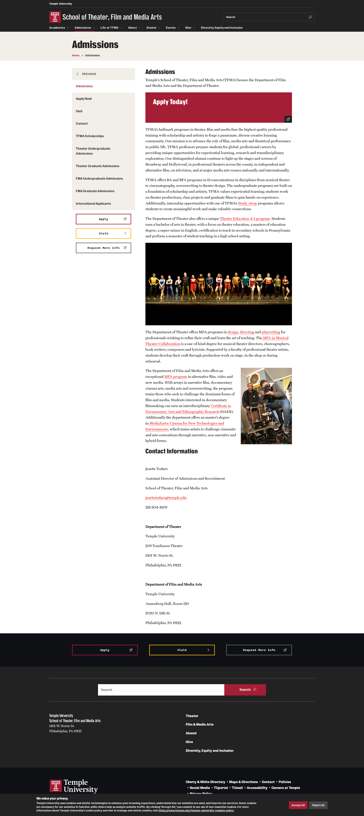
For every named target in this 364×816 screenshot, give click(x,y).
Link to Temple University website (74, 786)
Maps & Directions (243, 782)
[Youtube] (81, 743)
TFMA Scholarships (90, 136)
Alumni (151, 27)
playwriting (271, 332)
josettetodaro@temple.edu (166, 497)
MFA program (175, 376)
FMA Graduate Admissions (95, 191)
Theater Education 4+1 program (245, 218)
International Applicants (93, 203)
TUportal (221, 788)
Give (188, 27)
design (233, 332)
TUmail (237, 788)
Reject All (318, 805)
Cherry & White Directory (205, 782)
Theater (192, 716)
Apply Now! (84, 99)
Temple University (60, 3)
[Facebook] (52, 743)
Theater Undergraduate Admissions (93, 151)
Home (75, 55)
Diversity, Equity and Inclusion (222, 27)
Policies (285, 782)
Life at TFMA (109, 27)
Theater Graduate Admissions (97, 166)
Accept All (298, 805)
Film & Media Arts (199, 724)
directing (247, 332)
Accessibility (257, 788)
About (132, 27)
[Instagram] (90, 743)
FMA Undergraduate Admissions (99, 178)
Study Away (247, 203)
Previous (89, 74)
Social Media (200, 788)
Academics (57, 27)
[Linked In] (71, 743)
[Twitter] (62, 743)
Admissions (83, 27)
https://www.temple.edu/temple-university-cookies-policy (196, 810)
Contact (82, 123)
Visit (79, 111)
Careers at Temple (285, 788)
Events (171, 27)
